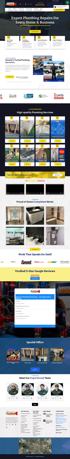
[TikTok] (28, 4)
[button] (52, 348)
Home (9, 8)
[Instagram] (31, 4)
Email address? (18, 333)
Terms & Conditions (38, 10)
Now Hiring (21, 10)
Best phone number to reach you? (22, 328)
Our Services (21, 8)
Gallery (16, 10)
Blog (41, 8)
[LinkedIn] (25, 4)
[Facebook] (20, 4)
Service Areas (29, 8)
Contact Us (36, 8)
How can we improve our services (22, 338)
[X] (23, 4)
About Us (15, 8)
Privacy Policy (29, 10)
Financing (10, 10)
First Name (17, 323)
